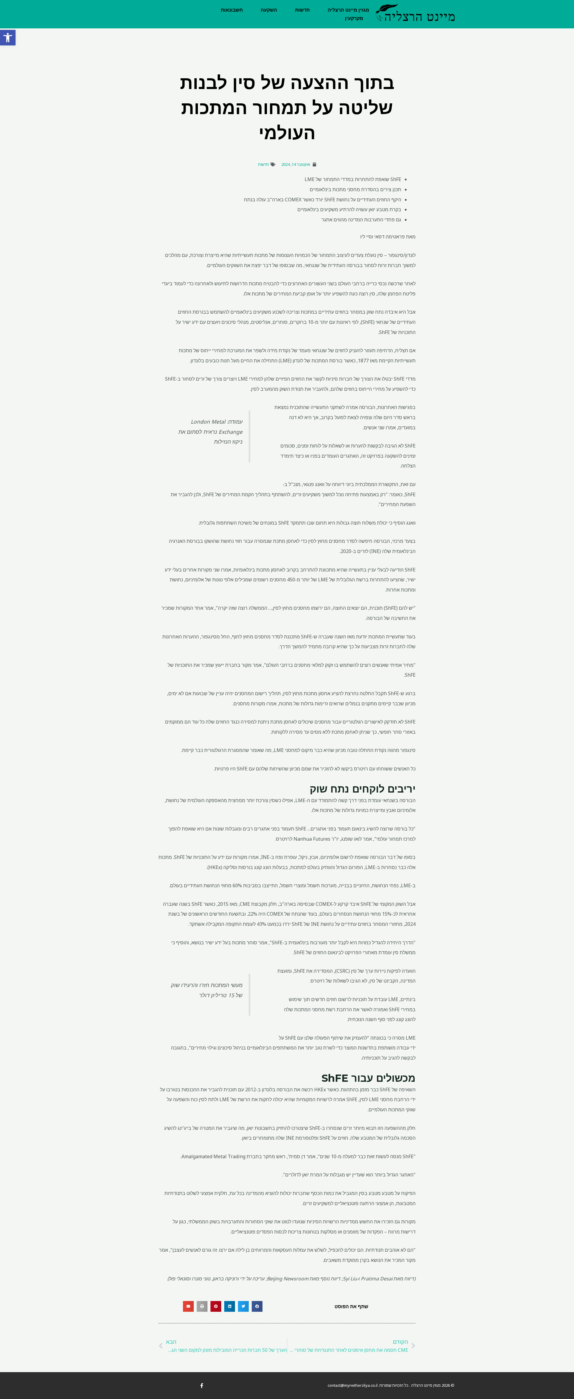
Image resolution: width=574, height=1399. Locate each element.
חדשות (302, 10)
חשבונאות (232, 10)
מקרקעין (354, 18)
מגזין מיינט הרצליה (348, 10)
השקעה (269, 10)
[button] (8, 37)
